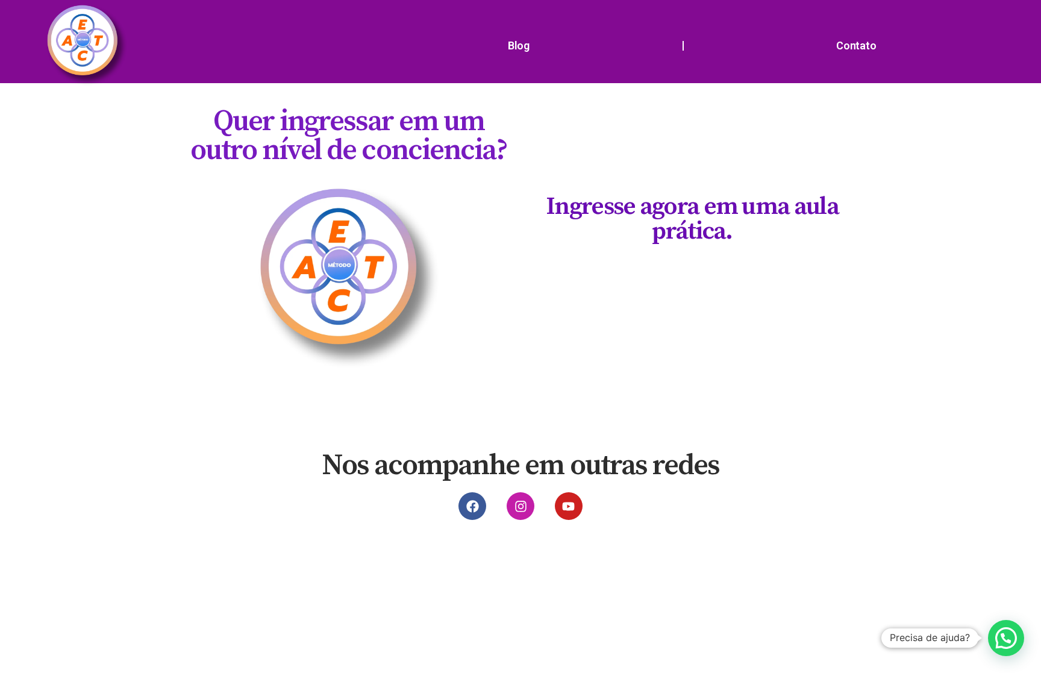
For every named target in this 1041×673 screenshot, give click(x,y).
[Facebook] (472, 506)
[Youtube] (569, 506)
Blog (519, 45)
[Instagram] (520, 506)
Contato (856, 45)
